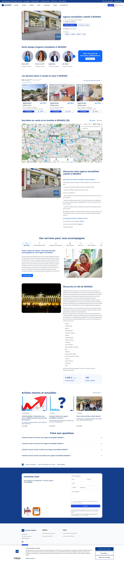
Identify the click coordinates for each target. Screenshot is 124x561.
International (54, 1)
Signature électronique (56, 245)
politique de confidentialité (91, 514)
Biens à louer (37, 80)
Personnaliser (104, 553)
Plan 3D (102, 245)
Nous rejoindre (27, 1)
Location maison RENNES (68, 536)
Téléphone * (83, 487)
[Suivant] (74, 56)
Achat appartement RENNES (48, 533)
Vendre (73, 34)
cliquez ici (81, 221)
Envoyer (85, 506)
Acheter (78, 34)
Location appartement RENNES (70, 533)
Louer (84, 34)
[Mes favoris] (104, 5)
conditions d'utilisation (75, 515)
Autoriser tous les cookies (104, 548)
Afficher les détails (30, 558)
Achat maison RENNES (47, 536)
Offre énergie (70, 245)
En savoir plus (27, 275)
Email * (73, 483)
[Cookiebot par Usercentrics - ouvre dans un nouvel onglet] (17, 558)
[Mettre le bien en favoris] (46, 85)
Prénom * (89, 479)
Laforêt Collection (62, 1)
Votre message (75, 491)
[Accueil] (23, 464)
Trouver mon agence (108, 1)
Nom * (73, 479)
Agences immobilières (31, 464)
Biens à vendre (27, 80)
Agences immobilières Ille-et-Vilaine (46, 464)
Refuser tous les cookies (104, 557)
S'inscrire (111, 5)
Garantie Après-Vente (39, 245)
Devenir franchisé (35, 1)
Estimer (67, 34)
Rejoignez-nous (90, 58)
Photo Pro (80, 245)
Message (29, 111)
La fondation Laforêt (44, 1)
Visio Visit (26, 245)
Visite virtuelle (91, 245)
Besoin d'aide (119, 1)
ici (81, 502)
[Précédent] (21, 56)
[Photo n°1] (34, 92)
